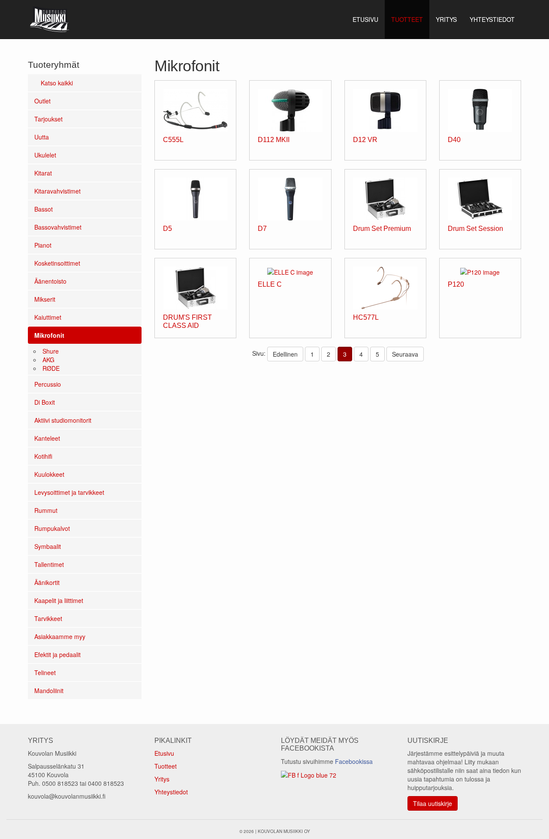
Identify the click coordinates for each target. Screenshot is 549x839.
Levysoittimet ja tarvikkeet (69, 492)
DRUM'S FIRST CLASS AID (187, 321)
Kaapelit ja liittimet (58, 600)
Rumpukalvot (52, 528)
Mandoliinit (48, 690)
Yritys (161, 779)
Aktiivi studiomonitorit (62, 420)
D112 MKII (274, 139)
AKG (48, 359)
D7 (262, 228)
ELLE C (270, 284)
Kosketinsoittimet (57, 263)
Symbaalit (47, 546)
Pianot (42, 245)
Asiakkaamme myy (59, 636)
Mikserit (44, 299)
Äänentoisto (50, 281)
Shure (50, 351)
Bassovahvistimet (57, 227)
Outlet (42, 101)
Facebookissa (354, 761)
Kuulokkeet (49, 474)
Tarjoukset (48, 119)
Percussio (47, 384)
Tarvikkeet (48, 618)
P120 (456, 284)
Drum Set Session (475, 228)
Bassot (43, 209)
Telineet (45, 672)
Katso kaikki (56, 83)
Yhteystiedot (171, 792)
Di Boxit (44, 402)
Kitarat (43, 173)
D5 (167, 228)
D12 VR (365, 139)
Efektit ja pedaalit (57, 654)
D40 (454, 139)
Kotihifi (43, 456)
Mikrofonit (49, 335)
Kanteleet (47, 438)
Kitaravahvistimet (57, 191)
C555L (173, 139)
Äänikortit (47, 582)
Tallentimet (49, 564)
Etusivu (164, 753)
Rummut (45, 510)
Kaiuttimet (47, 317)
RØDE (51, 368)
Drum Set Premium (382, 228)
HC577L (366, 317)
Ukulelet (45, 155)
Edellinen (285, 354)
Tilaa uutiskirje (432, 803)
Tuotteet (165, 766)
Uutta (41, 137)
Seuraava (405, 354)
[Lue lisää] (195, 109)
